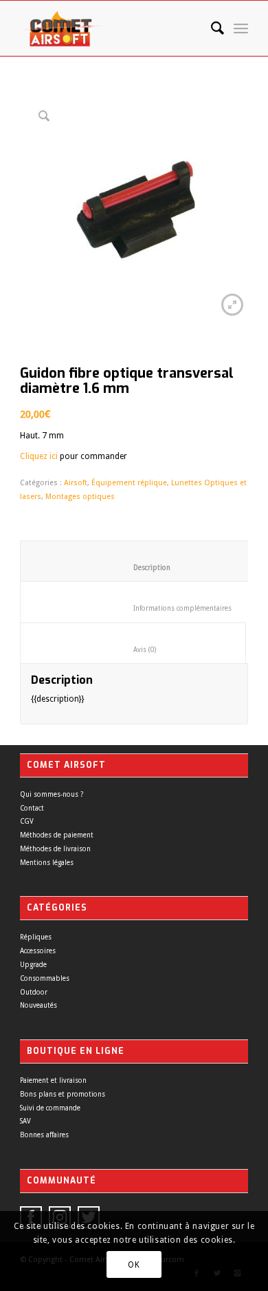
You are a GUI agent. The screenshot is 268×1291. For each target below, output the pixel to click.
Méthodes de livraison (55, 849)
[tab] (141, 561)
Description (141, 567)
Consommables (44, 978)
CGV (27, 821)
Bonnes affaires (44, 1135)
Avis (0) (133, 649)
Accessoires (38, 951)
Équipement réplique (129, 482)
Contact (32, 808)
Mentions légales (47, 862)
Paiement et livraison (53, 1080)
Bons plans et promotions (62, 1094)
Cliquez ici (39, 456)
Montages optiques (80, 496)
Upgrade (33, 964)
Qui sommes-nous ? (51, 794)
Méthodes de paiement (56, 835)
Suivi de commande (50, 1108)
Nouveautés (38, 1005)
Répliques (36, 937)
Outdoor (33, 992)
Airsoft (75, 482)
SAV (25, 1121)
